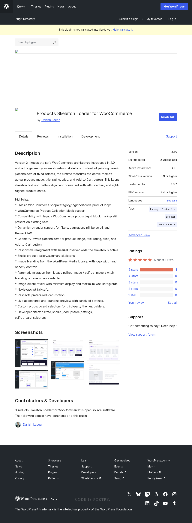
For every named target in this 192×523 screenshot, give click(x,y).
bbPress (154, 472)
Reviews (43, 136)
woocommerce (167, 224)
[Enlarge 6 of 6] (115, 368)
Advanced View (139, 235)
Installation (65, 136)
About (18, 460)
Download (168, 116)
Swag (119, 478)
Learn (84, 460)
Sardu (54, 499)
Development (90, 136)
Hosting (20, 472)
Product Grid (168, 209)
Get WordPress (174, 6)
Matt (152, 466)
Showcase (54, 460)
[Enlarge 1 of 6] (43, 344)
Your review (136, 302)
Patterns (53, 478)
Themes (53, 466)
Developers (88, 472)
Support (171, 136)
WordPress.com (159, 460)
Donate (120, 472)
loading (154, 209)
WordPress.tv (91, 478)
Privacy (19, 478)
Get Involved (122, 460)
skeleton (171, 216)
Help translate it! (123, 29)
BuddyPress (157, 478)
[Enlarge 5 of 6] (115, 344)
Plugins (52, 472)
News (18, 466)
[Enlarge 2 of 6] (43, 375)
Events (118, 466)
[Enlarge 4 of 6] (79, 366)
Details (23, 136)
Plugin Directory (25, 18)
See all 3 (172, 200)
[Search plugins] (54, 42)
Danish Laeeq (50, 120)
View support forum (141, 334)
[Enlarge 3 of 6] (79, 344)
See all (172, 302)
